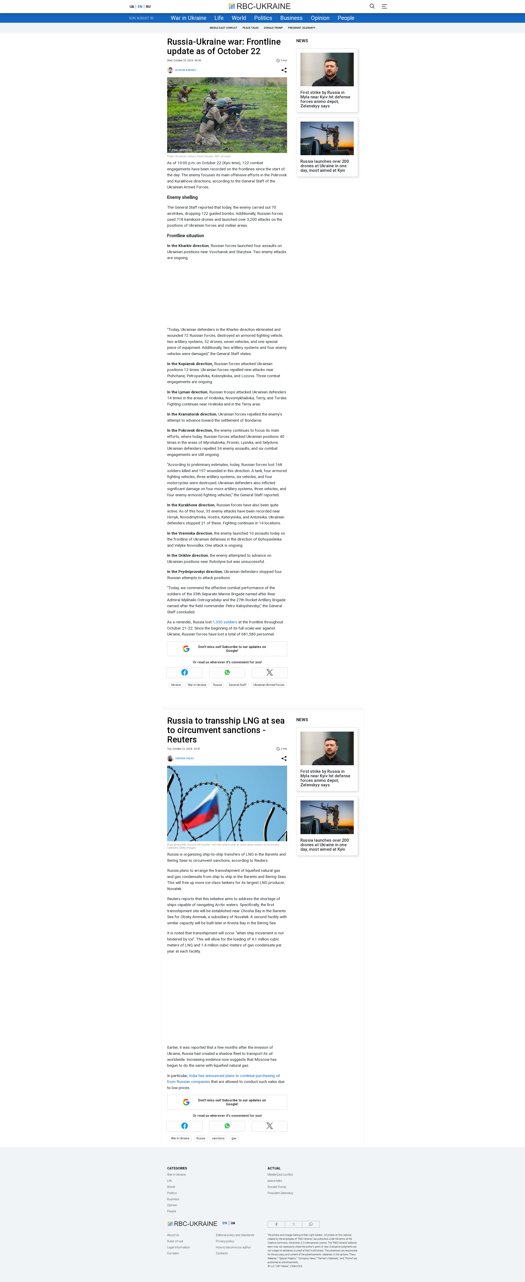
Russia (217, 685)
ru (148, 7)
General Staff (238, 685)
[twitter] (293, 1224)
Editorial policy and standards (235, 1235)
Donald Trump (273, 27)
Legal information (178, 1247)
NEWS (302, 40)
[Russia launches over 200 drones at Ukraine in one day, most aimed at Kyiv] (327, 139)
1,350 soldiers (225, 622)
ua (132, 7)
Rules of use (175, 1241)
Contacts (222, 1253)
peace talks (251, 27)
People (346, 18)
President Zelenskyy (301, 27)
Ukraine (176, 685)
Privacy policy (225, 1241)
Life (219, 18)
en (140, 7)
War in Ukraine (188, 18)
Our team (173, 1253)
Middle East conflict (223, 27)
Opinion (320, 18)
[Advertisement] (226, 293)
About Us (173, 1235)
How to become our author (233, 1247)
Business (291, 18)
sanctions (218, 1138)
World (239, 18)
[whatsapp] (311, 1224)
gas (234, 1138)
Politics (263, 18)
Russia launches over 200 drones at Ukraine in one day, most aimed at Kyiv (324, 166)
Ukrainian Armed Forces (268, 685)
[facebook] (276, 1224)
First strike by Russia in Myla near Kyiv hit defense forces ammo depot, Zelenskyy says (325, 99)
